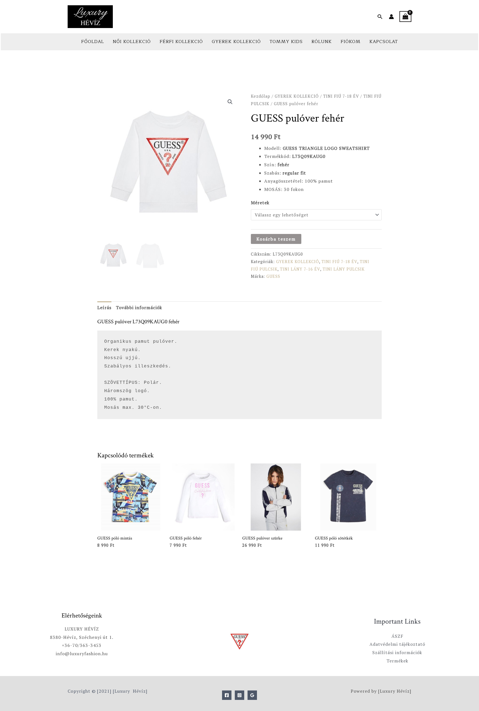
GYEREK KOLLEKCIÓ (236, 41)
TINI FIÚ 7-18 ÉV (341, 96)
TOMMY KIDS (286, 41)
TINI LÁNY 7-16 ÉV (300, 269)
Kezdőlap (260, 96)
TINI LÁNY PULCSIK (344, 269)
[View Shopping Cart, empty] (405, 16)
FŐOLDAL (92, 41)
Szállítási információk (397, 652)
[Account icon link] (391, 16)
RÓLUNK (322, 41)
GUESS (273, 276)
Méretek (260, 203)
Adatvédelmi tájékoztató (397, 644)
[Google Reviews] (252, 695)
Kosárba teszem (276, 239)
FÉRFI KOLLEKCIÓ (181, 41)
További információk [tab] (139, 307)
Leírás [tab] (104, 307)
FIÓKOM (351, 41)
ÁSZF (397, 636)
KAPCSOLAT (384, 41)
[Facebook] (226, 695)
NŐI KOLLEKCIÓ (132, 41)
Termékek (397, 661)
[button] (380, 16)
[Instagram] (239, 695)
